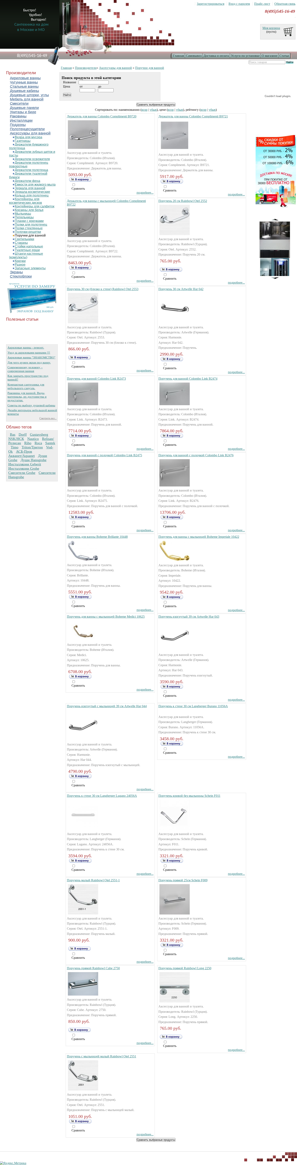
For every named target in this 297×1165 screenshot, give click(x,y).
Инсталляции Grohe (23, 468)
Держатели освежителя (32, 159)
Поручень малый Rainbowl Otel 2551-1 (93, 880)
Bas (12, 434)
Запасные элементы (30, 268)
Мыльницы (23, 213)
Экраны (16, 272)
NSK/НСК (16, 439)
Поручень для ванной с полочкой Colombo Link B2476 (196, 455)
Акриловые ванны (25, 78)
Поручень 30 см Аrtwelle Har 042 (180, 289)
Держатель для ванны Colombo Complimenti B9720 (101, 116)
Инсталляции (21, 120)
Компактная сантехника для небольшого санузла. (25, 386)
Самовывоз (193, 55)
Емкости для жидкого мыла (35, 184)
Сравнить (78, 188)
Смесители (19, 103)
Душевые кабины (24, 91)
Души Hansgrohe (33, 460)
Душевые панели (24, 108)
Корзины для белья (29, 210)
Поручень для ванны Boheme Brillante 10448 (97, 536)
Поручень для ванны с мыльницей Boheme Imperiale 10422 (198, 536)
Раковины (18, 116)
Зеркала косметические (32, 191)
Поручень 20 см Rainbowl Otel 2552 (182, 201)
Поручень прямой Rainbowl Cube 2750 (93, 968)
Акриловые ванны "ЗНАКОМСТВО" (31, 357)
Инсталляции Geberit (24, 464)
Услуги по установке (245, 55)
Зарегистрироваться (210, 3)
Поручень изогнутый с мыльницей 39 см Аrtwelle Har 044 (107, 706)
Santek (50, 443)
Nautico (33, 439)
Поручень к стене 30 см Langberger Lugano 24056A (102, 795)
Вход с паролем (239, 3)
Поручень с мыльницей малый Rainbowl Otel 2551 (101, 1056)
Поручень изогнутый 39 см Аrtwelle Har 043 (188, 616)
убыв (153, 109)
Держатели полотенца (31, 170)
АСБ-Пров (24, 451)
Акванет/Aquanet (21, 456)
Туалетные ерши (27, 250)
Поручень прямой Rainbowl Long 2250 (184, 968)
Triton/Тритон (32, 447)
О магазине (269, 55)
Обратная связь (284, 3)
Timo (14, 447)
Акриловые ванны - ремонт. (25, 347)
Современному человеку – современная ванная (25, 369)
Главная (178, 55)
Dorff (23, 434)
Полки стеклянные (29, 228)
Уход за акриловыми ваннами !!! (28, 352)
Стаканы (21, 242)
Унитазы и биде (23, 112)
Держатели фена (27, 181)
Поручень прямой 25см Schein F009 (182, 880)
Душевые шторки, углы (29, 95)
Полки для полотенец (31, 224)
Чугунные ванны (24, 82)
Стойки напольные (29, 246)
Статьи (284, 55)
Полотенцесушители (27, 129)
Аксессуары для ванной (30, 133)
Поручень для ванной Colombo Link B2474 (187, 378)
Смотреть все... (48, 418)
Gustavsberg (39, 434)
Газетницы (23, 141)
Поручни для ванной (30, 235)
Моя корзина (271, 28)
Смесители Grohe (21, 473)
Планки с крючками (29, 221)
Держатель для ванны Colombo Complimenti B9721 (193, 116)
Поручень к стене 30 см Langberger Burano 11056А (193, 706)
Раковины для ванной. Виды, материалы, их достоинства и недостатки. (26, 396)
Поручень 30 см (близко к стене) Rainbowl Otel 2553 (102, 289)
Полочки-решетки (28, 232)
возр (144, 109)
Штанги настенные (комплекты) (26, 255)
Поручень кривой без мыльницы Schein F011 (189, 795)
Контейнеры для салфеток (34, 206)
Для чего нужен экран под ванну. (29, 362)
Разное (20, 264)
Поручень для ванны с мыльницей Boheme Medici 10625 (106, 616)
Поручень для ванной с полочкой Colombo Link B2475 (104, 455)
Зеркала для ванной (30, 188)
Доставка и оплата (216, 55)
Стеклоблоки (21, 276)
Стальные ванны (24, 87)
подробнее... (145, 192)
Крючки (20, 261)
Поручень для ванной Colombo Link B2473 (96, 378)
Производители (86, 68)
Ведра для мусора (28, 137)
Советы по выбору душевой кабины (31, 405)
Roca (38, 443)
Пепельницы (24, 217)
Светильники (24, 239)
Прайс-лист (262, 3)
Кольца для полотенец (31, 195)
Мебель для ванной (26, 99)
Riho (27, 443)
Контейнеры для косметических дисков (25, 200)
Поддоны (18, 125)
